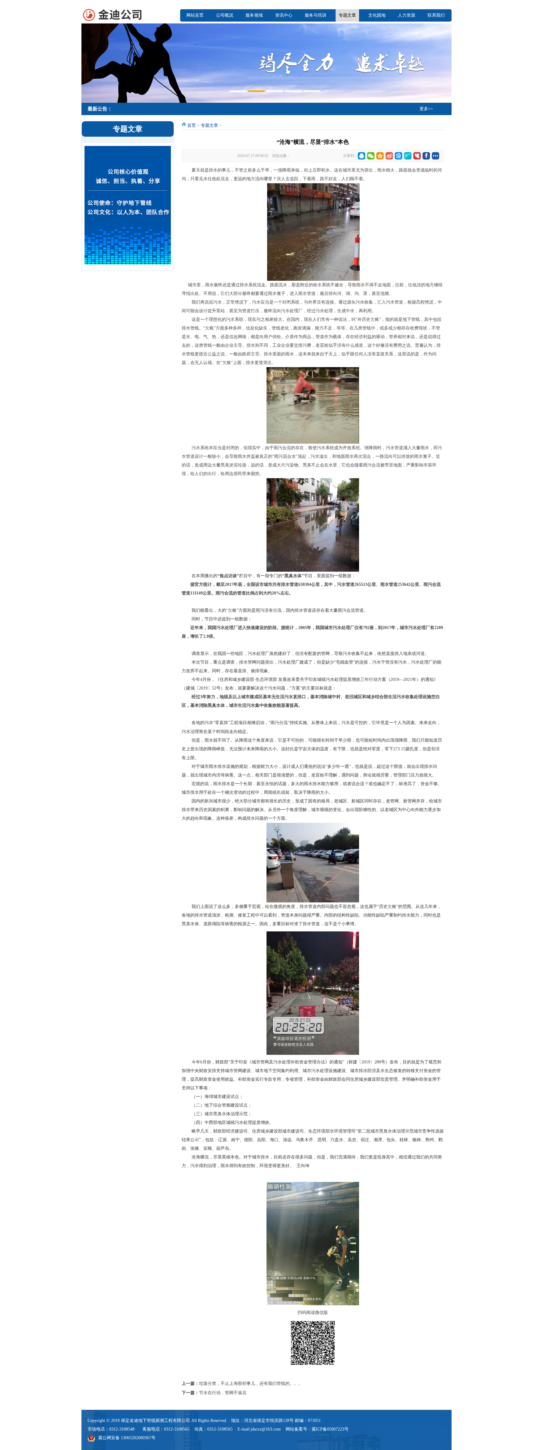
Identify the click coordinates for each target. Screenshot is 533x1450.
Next (445, 62)
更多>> (426, 108)
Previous (87, 62)
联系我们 (436, 15)
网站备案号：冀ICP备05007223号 (317, 1429)
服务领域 (254, 15)
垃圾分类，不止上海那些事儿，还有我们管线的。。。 (251, 1383)
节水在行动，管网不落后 (222, 1392)
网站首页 (195, 15)
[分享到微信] (370, 156)
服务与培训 (315, 15)
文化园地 (377, 15)
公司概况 (224, 15)
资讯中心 (283, 15)
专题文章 (347, 15)
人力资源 (406, 15)
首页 (191, 125)
